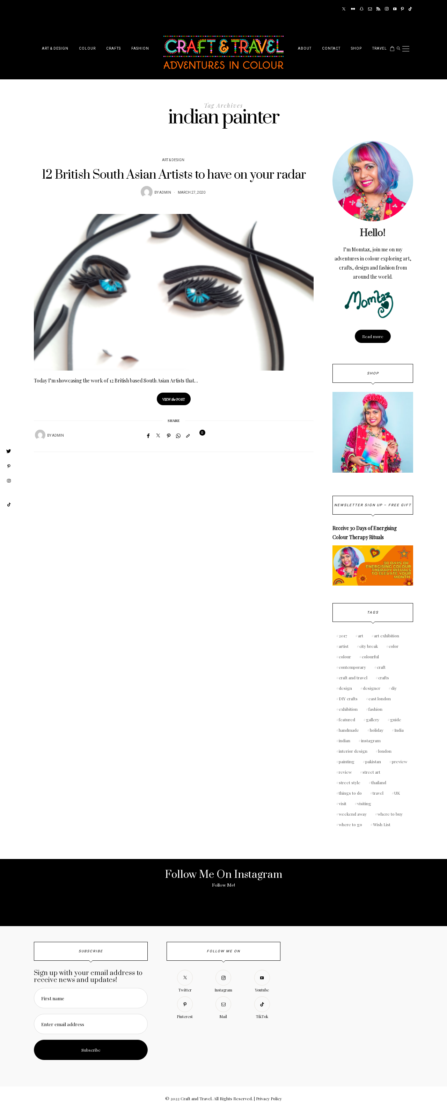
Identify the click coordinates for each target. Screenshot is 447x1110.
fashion (375, 709)
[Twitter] (343, 9)
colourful (370, 656)
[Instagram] (387, 9)
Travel (379, 48)
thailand (378, 782)
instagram (371, 740)
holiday (376, 730)
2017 (343, 635)
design (345, 688)
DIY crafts (348, 698)
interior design (353, 751)
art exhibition (386, 635)
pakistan (373, 761)
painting (346, 761)
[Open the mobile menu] (405, 49)
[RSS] (378, 9)
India (399, 730)
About (305, 48)
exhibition (348, 709)
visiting (364, 803)
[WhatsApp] (178, 436)
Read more (372, 336)
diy (394, 688)
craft (381, 667)
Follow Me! (223, 885)
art (360, 635)
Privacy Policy (269, 1098)
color (393, 646)
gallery (372, 719)
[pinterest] (8, 466)
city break (368, 646)
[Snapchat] (362, 9)
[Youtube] (394, 9)
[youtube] (8, 493)
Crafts (113, 48)
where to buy (390, 814)
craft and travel (353, 677)
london (384, 751)
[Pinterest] (402, 9)
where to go (350, 824)
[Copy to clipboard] (188, 436)
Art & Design (55, 48)
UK (397, 793)
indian (344, 740)
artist (344, 646)
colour (345, 656)
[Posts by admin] (147, 192)
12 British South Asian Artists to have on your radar (174, 175)
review (345, 772)
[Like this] (198, 435)
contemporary (352, 667)
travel (378, 793)
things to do (350, 793)
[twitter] (8, 451)
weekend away (353, 814)
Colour (87, 48)
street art (371, 772)
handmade (349, 730)
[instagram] (8, 481)
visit (342, 803)
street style (349, 782)
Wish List (381, 824)
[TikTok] (410, 9)
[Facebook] (148, 436)
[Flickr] (353, 9)
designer (371, 688)
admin (165, 192)
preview (399, 761)
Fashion (140, 48)
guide (395, 719)
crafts (383, 677)
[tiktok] (8, 504)
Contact (331, 48)
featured (347, 719)
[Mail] (370, 9)
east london (379, 698)
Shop (356, 48)
